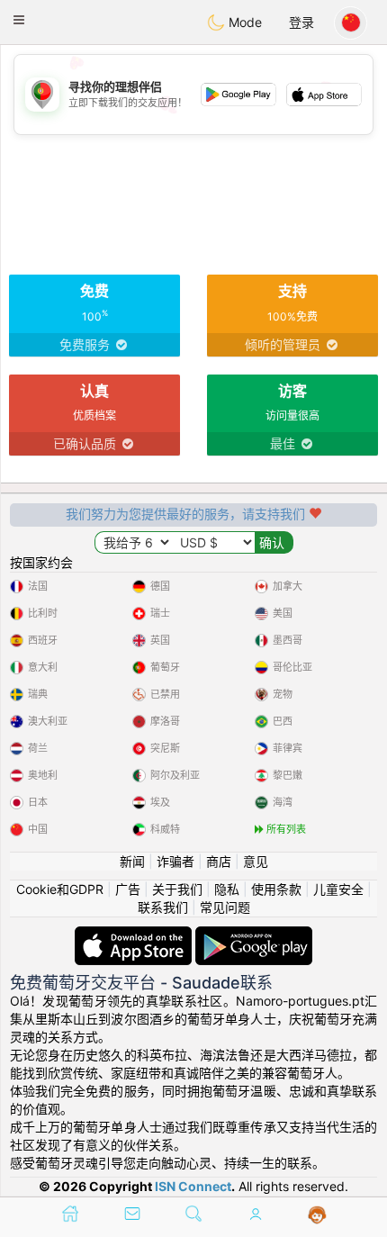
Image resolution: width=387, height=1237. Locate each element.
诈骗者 (175, 861)
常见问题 (225, 907)
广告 (127, 889)
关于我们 (177, 889)
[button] (19, 20)
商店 (218, 861)
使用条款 (276, 889)
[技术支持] (317, 1215)
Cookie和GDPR (60, 889)
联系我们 (163, 907)
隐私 (226, 889)
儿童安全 (338, 889)
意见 (255, 861)
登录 (301, 22)
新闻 (132, 861)
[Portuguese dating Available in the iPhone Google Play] (253, 935)
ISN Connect (193, 1186)
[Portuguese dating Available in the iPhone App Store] (135, 935)
